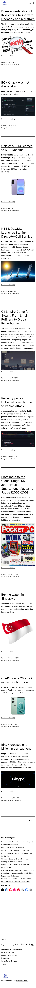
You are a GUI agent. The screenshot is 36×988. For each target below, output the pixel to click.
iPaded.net (5, 958)
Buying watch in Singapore (10, 876)
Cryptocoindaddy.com (9, 955)
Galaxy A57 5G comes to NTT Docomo (15, 850)
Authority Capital (22, 981)
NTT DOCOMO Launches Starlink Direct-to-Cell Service (16, 232)
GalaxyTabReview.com (9, 961)
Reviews (17, 945)
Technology (15, 64)
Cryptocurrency (16, 128)
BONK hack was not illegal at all (12, 847)
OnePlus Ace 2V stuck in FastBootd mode (16, 879)
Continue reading (8, 55)
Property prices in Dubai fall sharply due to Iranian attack (16, 402)
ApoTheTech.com (7, 952)
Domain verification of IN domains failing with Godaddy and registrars (18, 15)
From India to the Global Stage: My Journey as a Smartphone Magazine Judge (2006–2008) (17, 484)
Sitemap (4, 964)
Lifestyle (14, 459)
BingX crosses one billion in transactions (15, 881)
